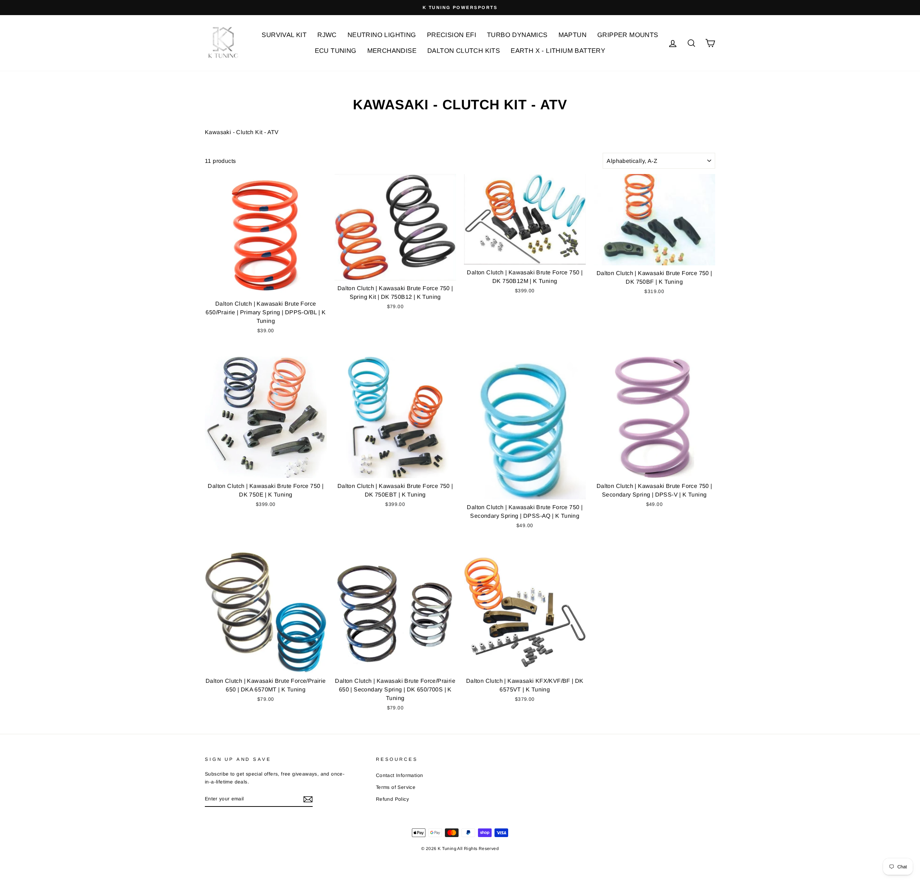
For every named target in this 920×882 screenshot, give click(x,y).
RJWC (327, 34)
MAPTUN (572, 34)
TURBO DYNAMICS (517, 34)
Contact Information (399, 775)
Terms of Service (395, 787)
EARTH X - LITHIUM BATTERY (558, 50)
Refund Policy (392, 799)
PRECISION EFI (451, 34)
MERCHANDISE (392, 50)
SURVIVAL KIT (284, 34)
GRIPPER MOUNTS (627, 34)
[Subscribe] (308, 799)
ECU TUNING (335, 50)
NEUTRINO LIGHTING (382, 34)
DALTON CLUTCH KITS (463, 50)
